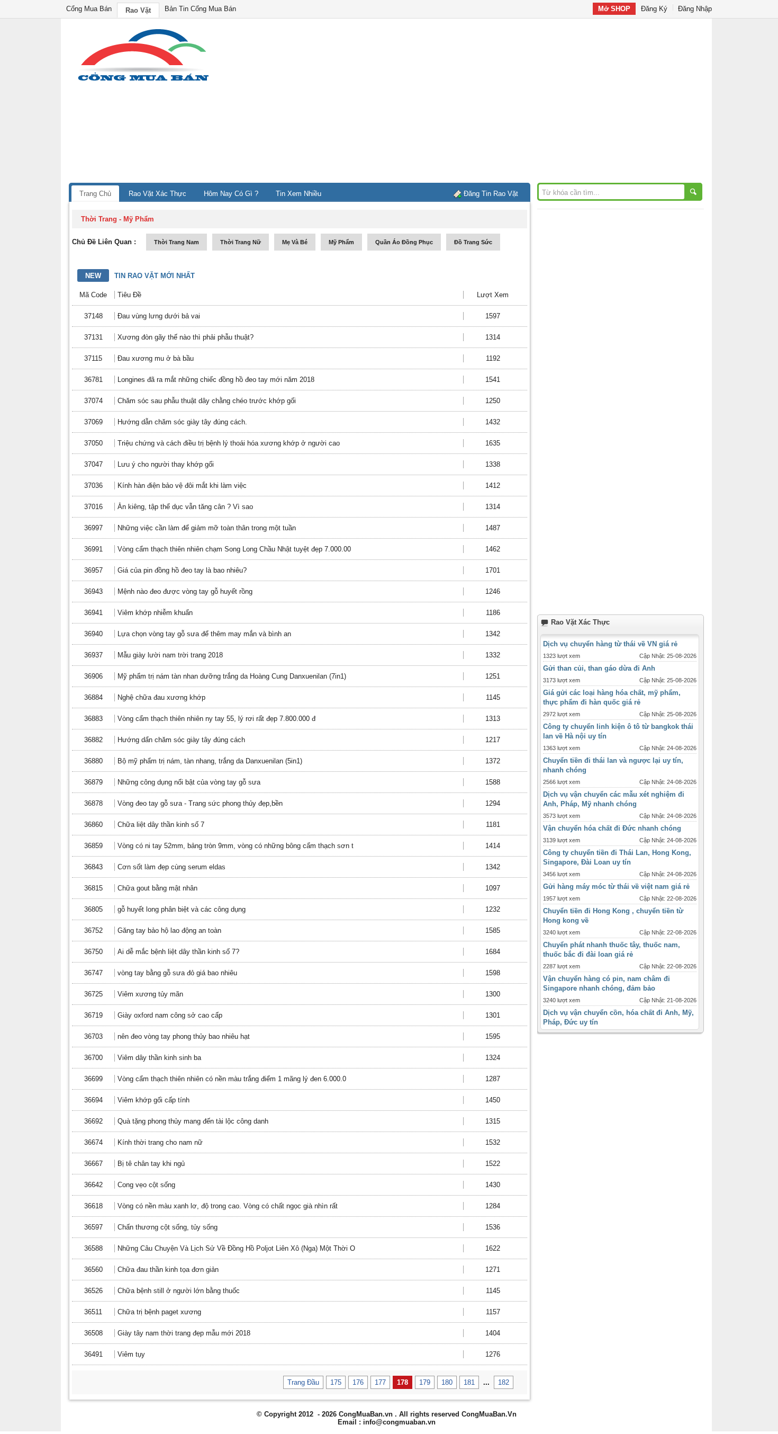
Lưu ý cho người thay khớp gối (165, 464)
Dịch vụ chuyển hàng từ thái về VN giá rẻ (610, 644)
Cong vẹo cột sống (146, 1185)
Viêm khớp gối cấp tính (153, 1100)
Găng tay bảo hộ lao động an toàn (169, 930)
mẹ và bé (294, 242)
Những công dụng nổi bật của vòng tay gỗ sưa (188, 782)
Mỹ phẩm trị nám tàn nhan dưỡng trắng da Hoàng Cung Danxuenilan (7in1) (231, 676)
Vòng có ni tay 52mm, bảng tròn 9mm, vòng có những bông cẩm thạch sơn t (235, 846)
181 (469, 1382)
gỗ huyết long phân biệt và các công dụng (181, 909)
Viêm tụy (131, 1354)
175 (335, 1382)
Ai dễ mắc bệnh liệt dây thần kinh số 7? (178, 952)
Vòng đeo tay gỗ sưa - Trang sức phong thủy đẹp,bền (200, 803)
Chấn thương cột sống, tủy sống (167, 1227)
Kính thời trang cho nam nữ (160, 1142)
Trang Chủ (95, 194)
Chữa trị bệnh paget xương (159, 1312)
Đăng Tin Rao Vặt (491, 194)
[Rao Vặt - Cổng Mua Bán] (143, 81)
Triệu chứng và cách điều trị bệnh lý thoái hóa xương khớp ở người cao (228, 443)
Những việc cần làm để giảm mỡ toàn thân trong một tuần (206, 528)
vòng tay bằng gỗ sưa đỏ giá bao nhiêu (177, 973)
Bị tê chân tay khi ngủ (151, 1164)
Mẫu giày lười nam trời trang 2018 (170, 655)
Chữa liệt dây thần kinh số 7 (160, 825)
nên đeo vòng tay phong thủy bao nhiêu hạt (183, 1036)
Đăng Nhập (695, 9)
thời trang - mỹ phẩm (117, 219)
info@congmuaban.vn (399, 1422)
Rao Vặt (138, 10)
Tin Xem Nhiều (298, 194)
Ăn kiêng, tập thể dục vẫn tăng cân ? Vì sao (185, 507)
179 (424, 1382)
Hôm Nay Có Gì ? (231, 194)
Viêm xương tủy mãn (150, 994)
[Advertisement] (479, 103)
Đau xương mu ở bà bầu (155, 358)
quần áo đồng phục (404, 242)
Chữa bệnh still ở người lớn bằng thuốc (178, 1291)
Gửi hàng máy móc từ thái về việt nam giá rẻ (616, 886)
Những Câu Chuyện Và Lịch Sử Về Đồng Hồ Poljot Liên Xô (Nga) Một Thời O (236, 1248)
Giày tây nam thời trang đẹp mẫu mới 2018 (183, 1333)
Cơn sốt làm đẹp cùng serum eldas (171, 867)
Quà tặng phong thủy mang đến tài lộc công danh (192, 1121)
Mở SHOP (614, 9)
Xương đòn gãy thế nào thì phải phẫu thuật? (185, 337)
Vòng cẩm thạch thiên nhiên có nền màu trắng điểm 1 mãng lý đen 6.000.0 (231, 1079)
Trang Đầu (303, 1382)
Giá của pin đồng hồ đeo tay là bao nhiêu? (182, 570)
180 (447, 1382)
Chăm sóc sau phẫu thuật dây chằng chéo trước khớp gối (206, 401)
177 (380, 1382)
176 (358, 1382)
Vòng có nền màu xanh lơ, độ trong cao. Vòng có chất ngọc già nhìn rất (227, 1206)
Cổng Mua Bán (89, 9)
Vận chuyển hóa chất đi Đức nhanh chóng (612, 828)
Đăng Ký (654, 9)
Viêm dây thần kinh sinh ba (159, 1058)
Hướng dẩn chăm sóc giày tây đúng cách (181, 740)
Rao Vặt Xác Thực (157, 194)
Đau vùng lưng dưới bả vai (158, 316)
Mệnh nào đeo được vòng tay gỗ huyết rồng (184, 591)
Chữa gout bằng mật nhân (157, 888)
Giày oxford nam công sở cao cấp (169, 1015)
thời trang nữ (240, 242)
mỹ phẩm (341, 242)
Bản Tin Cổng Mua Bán (200, 9)
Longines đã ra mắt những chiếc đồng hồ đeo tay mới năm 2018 (215, 380)
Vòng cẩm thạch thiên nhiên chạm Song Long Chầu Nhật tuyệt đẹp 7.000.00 (234, 549)
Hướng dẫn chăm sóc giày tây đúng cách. (182, 422)
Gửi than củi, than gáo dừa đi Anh (599, 668)
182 (503, 1382)
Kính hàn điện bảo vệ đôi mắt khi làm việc (182, 485)
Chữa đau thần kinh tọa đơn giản (168, 1269)
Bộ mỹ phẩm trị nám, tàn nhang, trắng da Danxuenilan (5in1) (209, 761)
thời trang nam (176, 242)
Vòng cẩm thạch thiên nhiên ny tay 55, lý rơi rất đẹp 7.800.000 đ (216, 719)
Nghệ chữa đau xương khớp (161, 697)
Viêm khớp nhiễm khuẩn (155, 613)
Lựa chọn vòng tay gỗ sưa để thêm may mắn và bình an (204, 634)
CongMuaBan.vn (366, 1414)
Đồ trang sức (473, 242)
